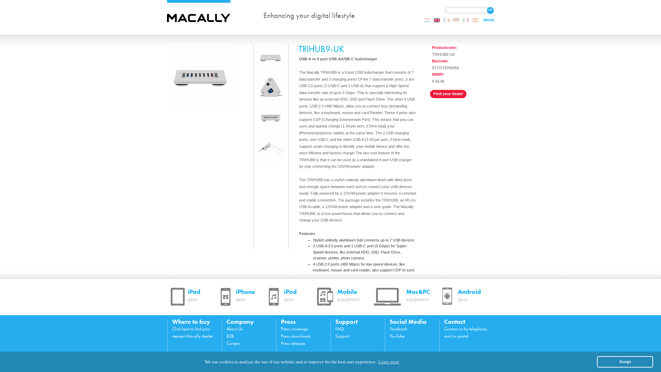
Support (342, 336)
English (437, 20)
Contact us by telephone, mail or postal (466, 332)
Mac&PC (418, 295)
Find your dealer (448, 94)
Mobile (348, 295)
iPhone (245, 295)
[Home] (206, 15)
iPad (194, 295)
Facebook (398, 329)
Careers (233, 343)
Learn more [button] (388, 361)
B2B (230, 336)
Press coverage (294, 329)
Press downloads (296, 336)
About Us (235, 329)
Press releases (293, 343)
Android (469, 295)
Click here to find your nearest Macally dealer (192, 332)
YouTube (397, 336)
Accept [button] (625, 362)
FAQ (339, 329)
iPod (290, 295)
